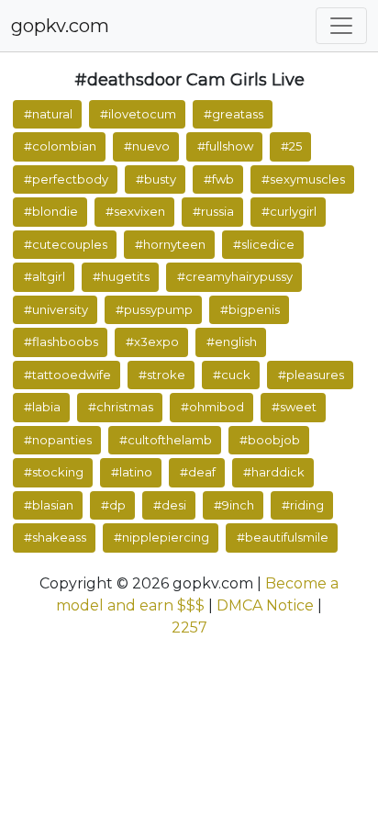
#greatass (233, 113)
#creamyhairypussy (235, 276)
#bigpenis (250, 309)
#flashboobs (61, 341)
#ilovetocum (138, 113)
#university (56, 309)
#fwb (219, 179)
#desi (169, 505)
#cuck (231, 374)
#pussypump (154, 309)
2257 (189, 627)
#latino (131, 472)
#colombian (60, 146)
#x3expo (152, 341)
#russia (213, 211)
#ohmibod (212, 406)
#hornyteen (170, 244)
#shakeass (55, 537)
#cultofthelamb (165, 439)
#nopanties (58, 439)
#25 (291, 146)
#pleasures (311, 374)
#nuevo (147, 146)
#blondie (51, 211)
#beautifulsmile (282, 537)
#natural (48, 113)
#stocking (53, 472)
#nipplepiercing (161, 537)
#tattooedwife (67, 374)
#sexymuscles (303, 179)
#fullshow (225, 146)
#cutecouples (65, 244)
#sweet (294, 406)
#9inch (234, 505)
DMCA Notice (265, 605)
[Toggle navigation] (341, 25)
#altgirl (44, 276)
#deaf (198, 472)
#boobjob (269, 439)
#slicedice (264, 244)
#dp (113, 505)
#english (231, 341)
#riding (303, 505)
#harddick (274, 472)
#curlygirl (289, 211)
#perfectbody (66, 179)
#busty (156, 179)
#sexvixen (135, 211)
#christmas (120, 406)
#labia (42, 406)
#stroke (162, 374)
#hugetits (121, 276)
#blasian (48, 505)
